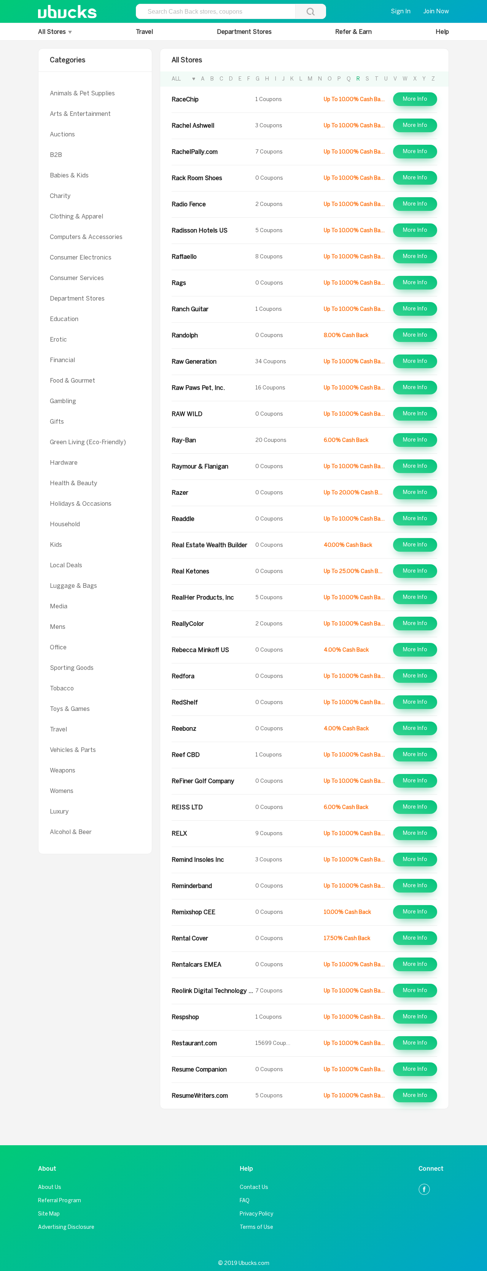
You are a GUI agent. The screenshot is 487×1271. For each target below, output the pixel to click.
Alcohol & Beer (71, 832)
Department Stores (244, 31)
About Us (49, 1187)
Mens (57, 626)
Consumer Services (77, 278)
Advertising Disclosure (66, 1227)
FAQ (245, 1200)
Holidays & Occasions (80, 503)
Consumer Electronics (80, 257)
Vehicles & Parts (73, 749)
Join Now (436, 11)
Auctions (62, 134)
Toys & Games (70, 708)
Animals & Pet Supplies (82, 93)
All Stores (52, 31)
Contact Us (254, 1187)
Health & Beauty (73, 483)
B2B (56, 154)
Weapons (62, 770)
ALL (176, 79)
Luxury (59, 811)
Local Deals (66, 565)
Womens (61, 791)
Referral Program (59, 1200)
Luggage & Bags (73, 585)
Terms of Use (256, 1227)
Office (58, 647)
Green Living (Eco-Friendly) (88, 442)
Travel (144, 31)
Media (58, 606)
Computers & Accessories (86, 237)
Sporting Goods (72, 667)
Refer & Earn (353, 31)
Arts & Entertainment (80, 113)
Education (64, 319)
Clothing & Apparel (76, 216)
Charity (60, 195)
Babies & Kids (69, 175)
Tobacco (62, 688)
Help (442, 31)
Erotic (58, 339)
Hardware (64, 462)
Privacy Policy (256, 1214)
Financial (62, 360)
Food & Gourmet (72, 380)
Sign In (401, 11)
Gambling (63, 401)
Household (65, 524)
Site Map (49, 1214)
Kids (56, 544)
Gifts (57, 421)
